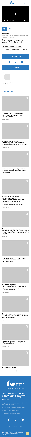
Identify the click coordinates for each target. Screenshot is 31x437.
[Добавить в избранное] (27, 98)
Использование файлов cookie (11, 413)
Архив (17, 67)
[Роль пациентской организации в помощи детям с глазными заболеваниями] (15, 252)
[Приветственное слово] (15, 361)
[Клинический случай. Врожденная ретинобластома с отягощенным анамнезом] (15, 163)
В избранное (17, 56)
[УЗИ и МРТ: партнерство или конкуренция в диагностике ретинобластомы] (15, 108)
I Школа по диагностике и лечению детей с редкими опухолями (15, 36)
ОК (27, 433)
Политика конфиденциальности (11, 410)
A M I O (20, 427)
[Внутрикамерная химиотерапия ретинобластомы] (15, 335)
